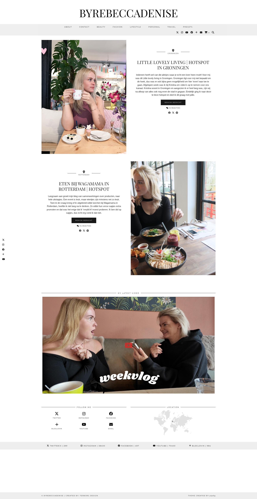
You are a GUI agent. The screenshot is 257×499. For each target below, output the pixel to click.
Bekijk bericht (173, 102)
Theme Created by (202, 496)
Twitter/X (58, 446)
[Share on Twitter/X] (173, 113)
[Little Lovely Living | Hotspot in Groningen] (83, 97)
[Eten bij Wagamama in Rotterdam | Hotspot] (173, 218)
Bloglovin (201, 446)
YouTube (165, 446)
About (68, 27)
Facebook (129, 446)
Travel (171, 27)
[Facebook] (192, 32)
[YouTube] (186, 32)
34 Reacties (85, 226)
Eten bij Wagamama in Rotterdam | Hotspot (84, 186)
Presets (188, 27)
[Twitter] (177, 32)
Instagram (94, 446)
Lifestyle (135, 27)
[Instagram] (182, 32)
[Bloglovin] (196, 32)
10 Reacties (174, 108)
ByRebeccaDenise (128, 13)
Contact (84, 27)
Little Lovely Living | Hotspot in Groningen (173, 65)
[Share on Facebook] (169, 113)
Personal (154, 27)
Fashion (118, 27)
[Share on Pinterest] (177, 113)
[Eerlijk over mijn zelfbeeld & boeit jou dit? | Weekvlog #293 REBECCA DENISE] (128, 345)
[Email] (201, 32)
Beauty (101, 27)
